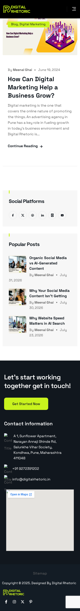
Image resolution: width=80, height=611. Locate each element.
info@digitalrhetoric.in (31, 479)
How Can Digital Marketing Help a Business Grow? (33, 87)
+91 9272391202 (25, 468)
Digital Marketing (32, 24)
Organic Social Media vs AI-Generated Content (48, 263)
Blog (14, 24)
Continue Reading (23, 146)
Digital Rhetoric (64, 583)
